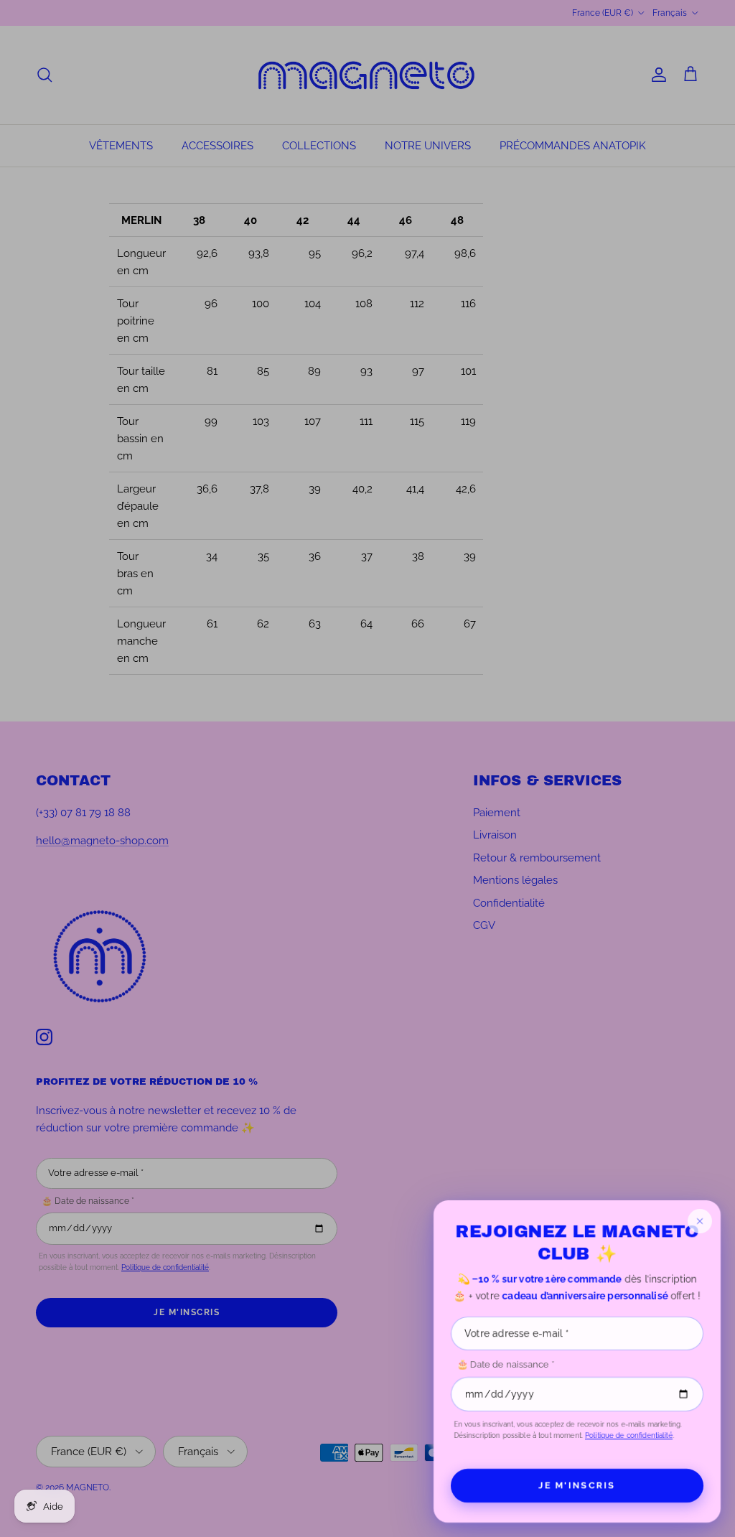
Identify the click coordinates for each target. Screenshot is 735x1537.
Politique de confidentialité (629, 1435)
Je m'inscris (577, 1485)
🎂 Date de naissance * (505, 1364)
